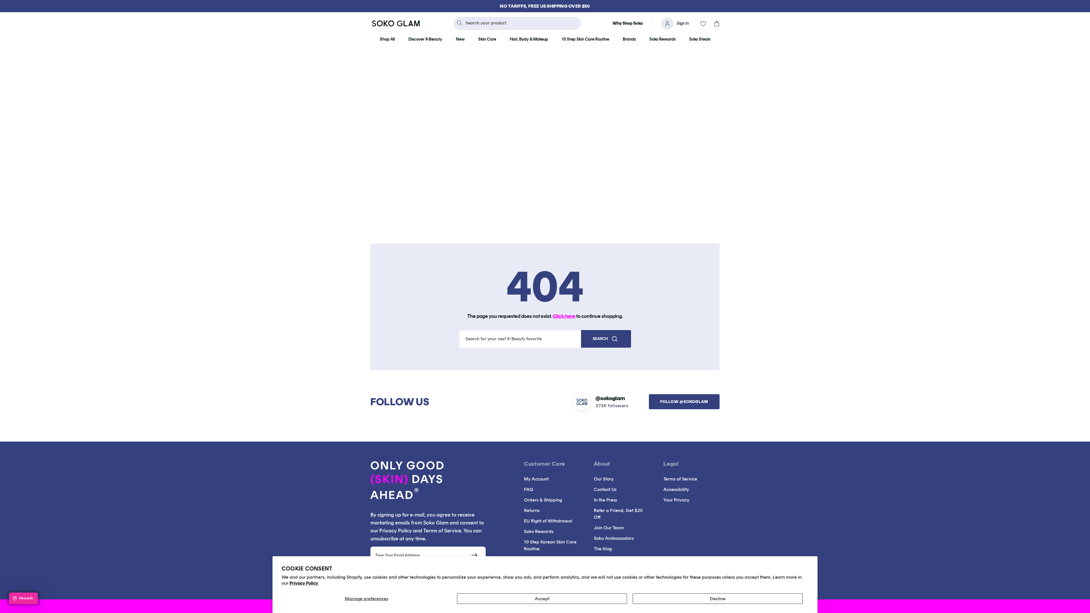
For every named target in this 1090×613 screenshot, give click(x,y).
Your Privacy (676, 500)
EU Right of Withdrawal (548, 521)
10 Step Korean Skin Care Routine (550, 545)
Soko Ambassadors (614, 538)
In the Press (605, 500)
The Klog (603, 548)
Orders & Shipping (543, 500)
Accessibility (676, 489)
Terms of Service (680, 479)
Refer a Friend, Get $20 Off (618, 514)
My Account (536, 479)
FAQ (528, 489)
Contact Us (605, 489)
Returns (532, 510)
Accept (542, 598)
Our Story (603, 479)
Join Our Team (609, 527)
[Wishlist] (699, 23)
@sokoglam (610, 398)
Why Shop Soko (628, 23)
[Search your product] (459, 23)
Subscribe (474, 555)
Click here (564, 316)
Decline (718, 598)
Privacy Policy (304, 583)
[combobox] (517, 23)
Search (600, 338)
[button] (713, 23)
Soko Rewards (539, 531)
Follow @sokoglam (684, 401)
